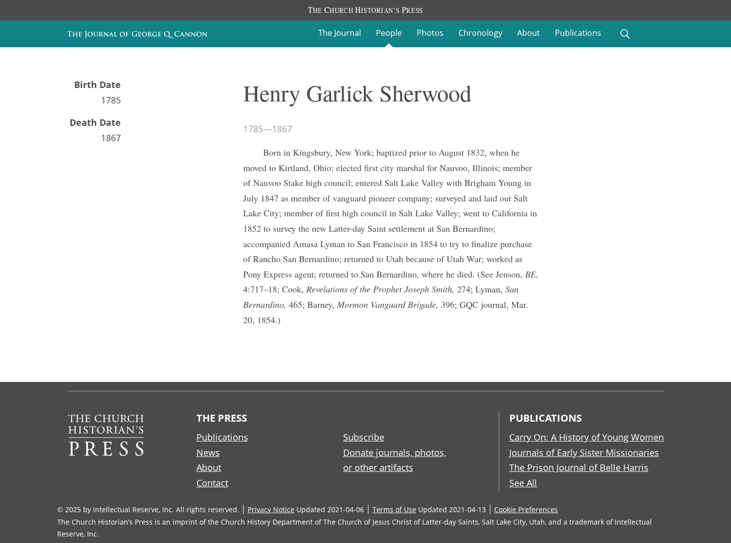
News (208, 452)
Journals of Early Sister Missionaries (584, 452)
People (389, 32)
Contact (212, 483)
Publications (578, 32)
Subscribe (363, 437)
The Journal (339, 32)
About (528, 32)
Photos (430, 32)
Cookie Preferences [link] (526, 509)
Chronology (480, 32)
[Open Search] (625, 34)
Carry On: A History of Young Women (586, 437)
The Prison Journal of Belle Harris (578, 467)
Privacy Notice (271, 509)
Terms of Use (394, 509)
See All (523, 483)
